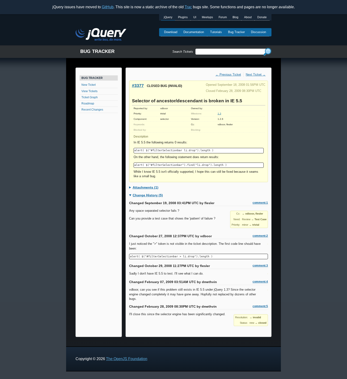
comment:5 (260, 306)
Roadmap (87, 103)
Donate (262, 17)
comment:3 (260, 265)
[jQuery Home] (101, 35)
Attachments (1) (145, 187)
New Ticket (88, 84)
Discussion (258, 32)
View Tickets (89, 91)
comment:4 (260, 281)
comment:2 (260, 235)
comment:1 (260, 202)
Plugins (183, 17)
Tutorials (216, 32)
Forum (223, 17)
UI (194, 17)
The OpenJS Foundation (126, 359)
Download (170, 32)
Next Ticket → (256, 74)
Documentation (193, 32)
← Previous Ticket (228, 74)
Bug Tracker (236, 32)
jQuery (168, 17)
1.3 (219, 113)
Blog (235, 17)
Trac (188, 7)
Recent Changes (92, 109)
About (248, 17)
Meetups (207, 17)
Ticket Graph (89, 97)
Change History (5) (148, 195)
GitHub (108, 7)
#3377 (138, 85)
